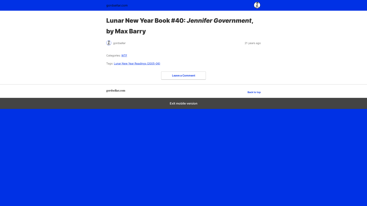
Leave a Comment (183, 75)
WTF (124, 55)
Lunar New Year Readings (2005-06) (137, 63)
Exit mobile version (183, 103)
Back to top (254, 92)
